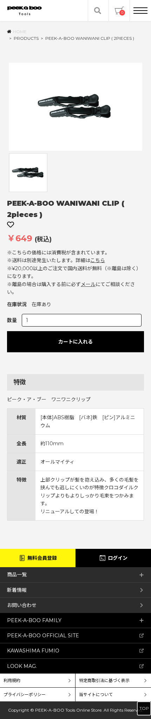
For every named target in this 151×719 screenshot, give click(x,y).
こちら (97, 260)
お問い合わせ (22, 605)
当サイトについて (96, 694)
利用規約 (12, 680)
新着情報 (17, 590)
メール (88, 284)
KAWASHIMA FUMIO (33, 650)
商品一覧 (17, 574)
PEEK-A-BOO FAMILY (34, 620)
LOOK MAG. (22, 666)
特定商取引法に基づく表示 (104, 680)
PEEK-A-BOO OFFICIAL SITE (43, 635)
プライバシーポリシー (25, 694)
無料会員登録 (42, 558)
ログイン (117, 558)
